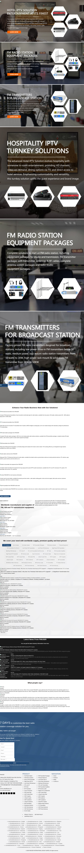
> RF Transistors (27, 788)
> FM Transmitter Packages (44, 775)
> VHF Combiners (28, 799)
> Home (54, 775)
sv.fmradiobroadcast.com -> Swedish (52, 841)
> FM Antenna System (28, 777)
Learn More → (3, 516)
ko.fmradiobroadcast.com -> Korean (16, 827)
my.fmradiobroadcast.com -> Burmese (17, 834)
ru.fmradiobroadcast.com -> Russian (53, 827)
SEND (14, 763)
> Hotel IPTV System (42, 801)
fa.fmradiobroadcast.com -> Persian (53, 834)
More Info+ (3, 418)
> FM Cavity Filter (27, 792)
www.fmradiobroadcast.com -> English (16, 821)
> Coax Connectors (28, 790)
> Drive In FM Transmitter (29, 779)
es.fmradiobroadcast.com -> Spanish (17, 828)
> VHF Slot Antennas (28, 809)
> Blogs (54, 779)
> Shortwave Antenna (28, 805)
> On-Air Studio (27, 810)
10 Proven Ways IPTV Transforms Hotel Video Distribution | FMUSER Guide (29, 674)
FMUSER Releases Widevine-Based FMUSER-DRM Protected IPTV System (19, 650)
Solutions (62, 24)
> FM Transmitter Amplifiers (44, 786)
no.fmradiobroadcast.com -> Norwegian (15, 843)
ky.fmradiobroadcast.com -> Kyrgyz (35, 838)
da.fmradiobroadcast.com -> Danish (17, 841)
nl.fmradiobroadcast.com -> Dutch (35, 839)
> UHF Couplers (41, 796)
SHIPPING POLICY (28, 816)
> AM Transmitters (27, 803)
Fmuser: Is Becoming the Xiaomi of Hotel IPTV (22, 655)
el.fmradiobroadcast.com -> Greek (52, 823)
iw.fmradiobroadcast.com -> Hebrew (53, 828)
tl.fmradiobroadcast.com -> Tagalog (35, 828)
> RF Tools (26, 786)
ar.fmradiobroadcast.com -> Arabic (34, 821)
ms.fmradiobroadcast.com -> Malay (35, 832)
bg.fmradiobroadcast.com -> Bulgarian (53, 821)
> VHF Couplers (27, 796)
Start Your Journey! (16, 535)
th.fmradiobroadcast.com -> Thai (54, 830)
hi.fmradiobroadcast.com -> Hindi (17, 825)
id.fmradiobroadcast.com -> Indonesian (16, 830)
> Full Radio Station (28, 775)
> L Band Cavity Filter (42, 794)
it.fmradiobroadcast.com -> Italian (34, 825)
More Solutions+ (5, 496)
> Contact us (55, 781)
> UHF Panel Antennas (43, 807)
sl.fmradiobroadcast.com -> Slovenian (31, 845)
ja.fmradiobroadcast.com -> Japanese (51, 825)
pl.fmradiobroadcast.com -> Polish (15, 836)
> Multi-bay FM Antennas (43, 783)
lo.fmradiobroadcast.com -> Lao (52, 832)
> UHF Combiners (42, 799)
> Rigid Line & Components (44, 790)
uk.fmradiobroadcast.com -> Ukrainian (34, 836)
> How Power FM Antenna (43, 781)
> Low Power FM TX (42, 779)
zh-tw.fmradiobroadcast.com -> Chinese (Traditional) (29, 847)
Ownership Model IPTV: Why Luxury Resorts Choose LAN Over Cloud (28, 661)
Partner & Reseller (47, 847)
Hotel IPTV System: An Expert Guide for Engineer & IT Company (27, 667)
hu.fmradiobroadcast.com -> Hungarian (17, 839)
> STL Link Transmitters (43, 785)
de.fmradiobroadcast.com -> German (35, 823)
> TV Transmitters (41, 805)
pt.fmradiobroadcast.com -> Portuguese (34, 827)
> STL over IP (27, 785)
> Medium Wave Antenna (43, 803)
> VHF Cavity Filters (42, 792)
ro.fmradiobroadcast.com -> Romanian (53, 836)
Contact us (55, 31)
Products (36, 16)
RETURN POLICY (39, 814)
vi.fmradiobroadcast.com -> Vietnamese (36, 830)
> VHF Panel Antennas (43, 809)
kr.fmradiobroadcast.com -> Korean (35, 834)
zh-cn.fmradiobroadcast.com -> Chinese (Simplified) (53, 845)
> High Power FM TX (28, 781)
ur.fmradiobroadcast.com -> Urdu (34, 841)
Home (17, 28)
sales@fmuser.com (7, 788)
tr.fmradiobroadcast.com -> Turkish (17, 832)
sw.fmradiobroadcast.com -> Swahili (17, 838)
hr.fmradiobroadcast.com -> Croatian (54, 843)
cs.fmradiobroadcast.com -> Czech (12, 845)
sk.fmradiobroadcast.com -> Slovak (53, 839)
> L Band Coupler (27, 797)
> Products (55, 777)
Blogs (81, 23)
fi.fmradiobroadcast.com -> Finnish (52, 838)
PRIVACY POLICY (28, 814)
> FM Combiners (41, 797)
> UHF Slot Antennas (28, 807)
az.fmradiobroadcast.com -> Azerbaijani (35, 843)
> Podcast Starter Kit (42, 777)
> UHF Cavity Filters (28, 794)
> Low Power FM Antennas (29, 783)
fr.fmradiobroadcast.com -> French (17, 823)
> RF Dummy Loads (42, 788)
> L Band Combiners (28, 801)
